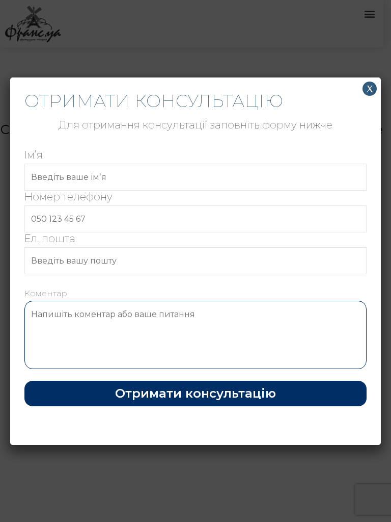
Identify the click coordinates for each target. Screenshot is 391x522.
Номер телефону (68, 197)
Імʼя (33, 155)
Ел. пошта (49, 238)
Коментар (45, 293)
